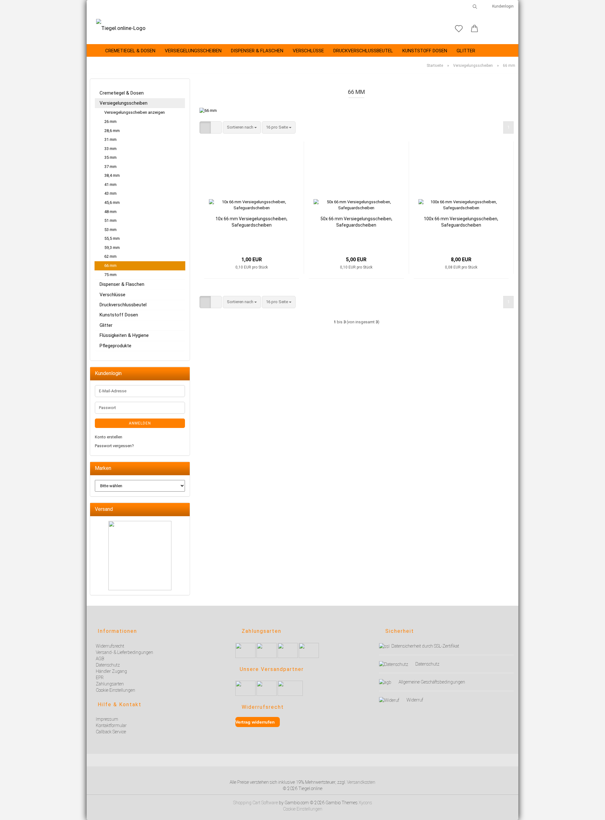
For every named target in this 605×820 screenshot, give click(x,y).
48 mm (110, 211)
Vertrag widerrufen (255, 722)
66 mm (110, 265)
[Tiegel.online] (120, 28)
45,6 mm (112, 202)
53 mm (110, 229)
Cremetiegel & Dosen (130, 51)
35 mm (110, 157)
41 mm (110, 184)
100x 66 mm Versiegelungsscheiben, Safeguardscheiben (461, 222)
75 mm (110, 274)
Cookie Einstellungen (302, 808)
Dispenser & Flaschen (257, 51)
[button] (474, 29)
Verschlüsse (308, 51)
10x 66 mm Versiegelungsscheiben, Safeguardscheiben (251, 222)
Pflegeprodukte (115, 346)
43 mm (110, 193)
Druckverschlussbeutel (363, 51)
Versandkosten (361, 782)
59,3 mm (112, 247)
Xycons (365, 802)
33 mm (110, 148)
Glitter (466, 51)
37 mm (110, 166)
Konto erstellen (108, 437)
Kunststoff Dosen (424, 51)
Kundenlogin (502, 6)
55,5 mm (112, 238)
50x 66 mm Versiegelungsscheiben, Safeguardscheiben (356, 222)
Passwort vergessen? (114, 445)
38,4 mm (112, 175)
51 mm (110, 220)
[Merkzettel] (459, 29)
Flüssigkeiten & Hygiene (124, 335)
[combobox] (242, 127)
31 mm (110, 139)
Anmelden (140, 423)
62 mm (110, 256)
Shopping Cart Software (255, 802)
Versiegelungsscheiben (193, 51)
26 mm (110, 121)
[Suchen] (475, 6)
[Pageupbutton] (592, 811)
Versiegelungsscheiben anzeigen (134, 112)
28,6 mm (112, 130)
